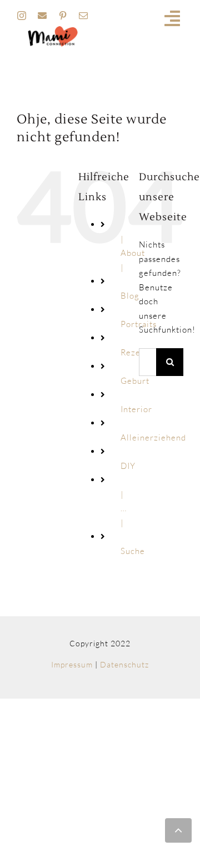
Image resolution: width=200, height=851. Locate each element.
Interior (136, 409)
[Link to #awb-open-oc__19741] (172, 18)
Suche (133, 551)
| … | (124, 508)
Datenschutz (124, 664)
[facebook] (42, 15)
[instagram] (22, 15)
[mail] (83, 15)
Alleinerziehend (153, 437)
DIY (128, 466)
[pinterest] (63, 15)
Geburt (135, 380)
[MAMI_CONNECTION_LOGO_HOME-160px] (53, 29)
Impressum (72, 664)
